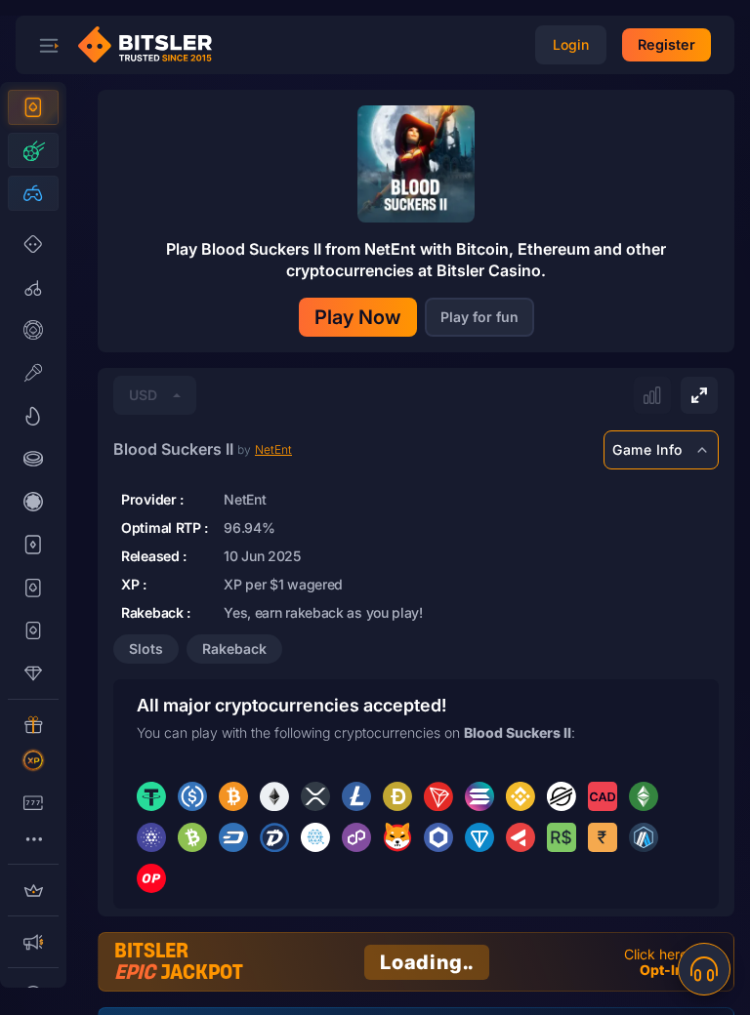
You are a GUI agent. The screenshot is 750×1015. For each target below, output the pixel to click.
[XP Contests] (33, 760)
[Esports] (33, 193)
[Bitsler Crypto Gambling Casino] (152, 44)
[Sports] (33, 150)
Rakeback (234, 648)
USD (143, 394)
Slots (146, 648)
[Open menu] (48, 44)
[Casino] (33, 107)
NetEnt (273, 449)
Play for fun (479, 316)
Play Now (357, 317)
